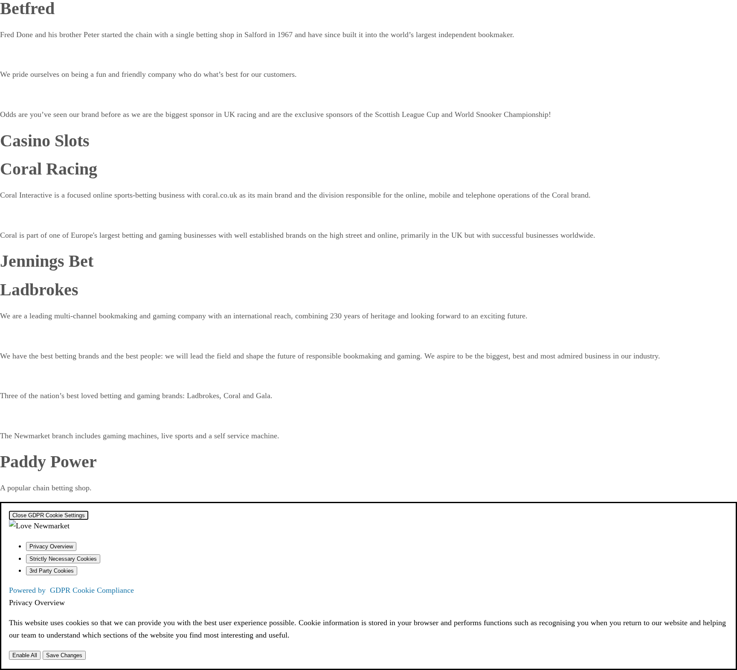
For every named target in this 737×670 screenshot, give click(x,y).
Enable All (24, 655)
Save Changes (64, 655)
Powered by (71, 590)
